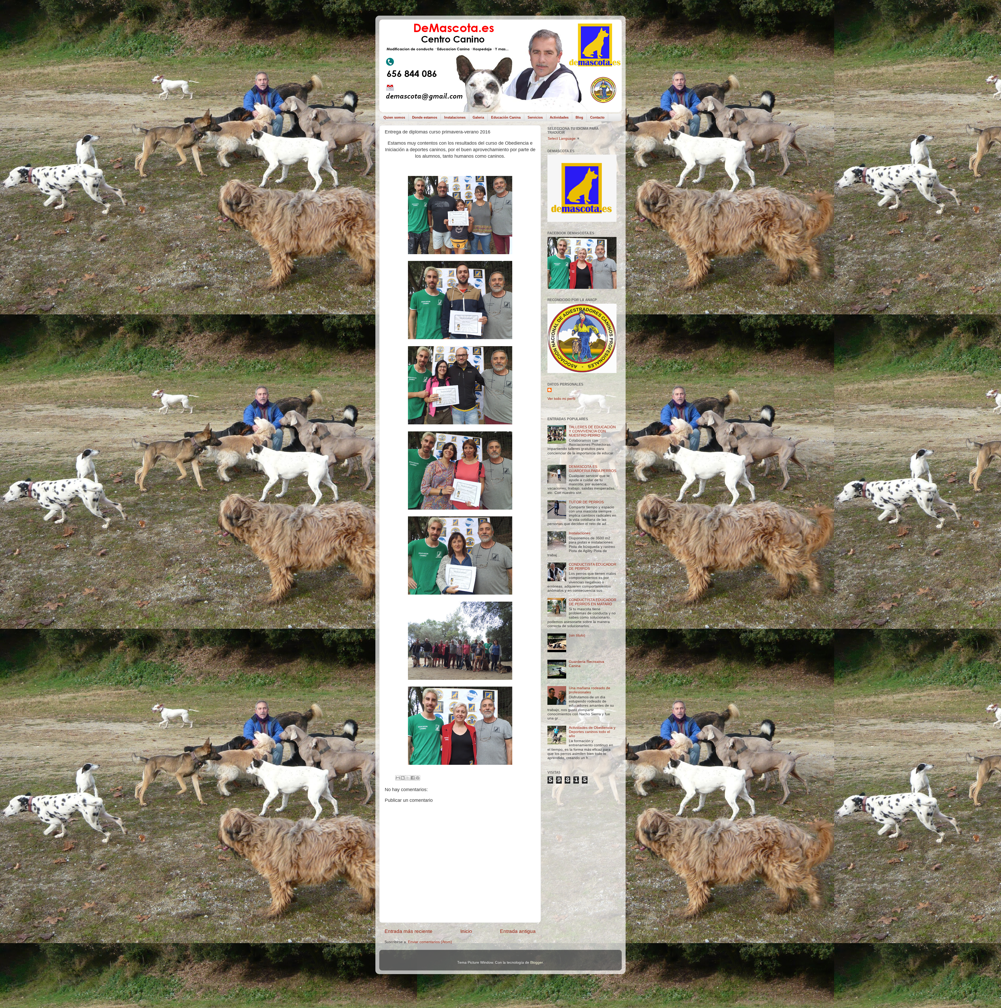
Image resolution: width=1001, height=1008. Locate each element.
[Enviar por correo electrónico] (397, 777)
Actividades (559, 117)
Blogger (536, 962)
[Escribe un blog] (402, 777)
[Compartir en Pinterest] (417, 777)
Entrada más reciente (408, 931)
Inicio (466, 931)
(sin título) (577, 635)
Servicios (535, 117)
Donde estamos (424, 117)
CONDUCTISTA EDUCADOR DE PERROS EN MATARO (592, 602)
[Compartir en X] (407, 777)
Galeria (478, 117)
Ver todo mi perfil (561, 399)
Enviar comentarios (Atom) (430, 942)
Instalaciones (455, 117)
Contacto (597, 117)
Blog (579, 117)
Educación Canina (506, 117)
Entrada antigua (518, 931)
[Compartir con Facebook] (412, 777)
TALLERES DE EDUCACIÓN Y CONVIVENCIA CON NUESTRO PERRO (592, 431)
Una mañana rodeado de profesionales (589, 690)
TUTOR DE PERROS (586, 502)
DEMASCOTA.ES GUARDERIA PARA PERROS (592, 469)
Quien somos (394, 117)
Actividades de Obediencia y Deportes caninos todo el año (592, 732)
